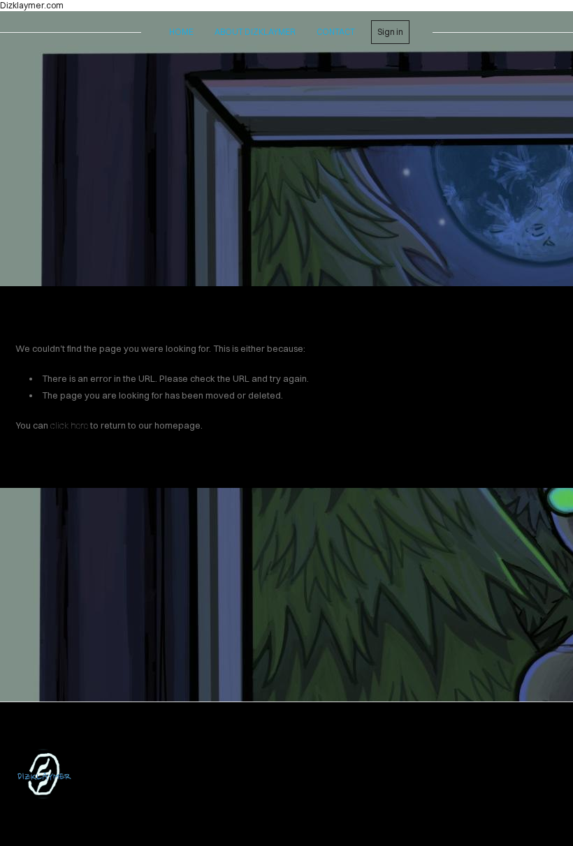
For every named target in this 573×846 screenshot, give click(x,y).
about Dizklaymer (255, 32)
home (181, 32)
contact (336, 32)
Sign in (390, 32)
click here (69, 425)
